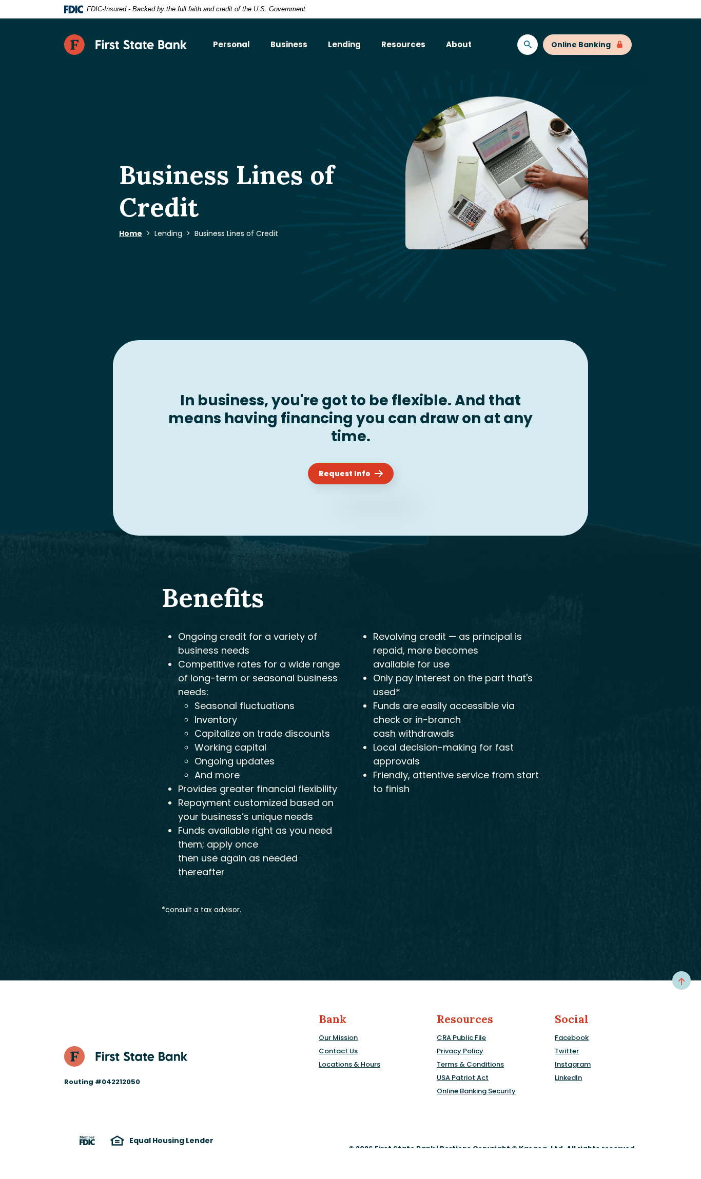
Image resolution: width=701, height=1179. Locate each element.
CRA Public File (461, 1038)
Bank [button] (332, 1019)
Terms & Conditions (470, 1064)
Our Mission (338, 1038)
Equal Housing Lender (171, 1140)
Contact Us (338, 1051)
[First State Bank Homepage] (126, 1055)
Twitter (567, 1051)
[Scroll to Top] (681, 980)
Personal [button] (231, 44)
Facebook (572, 1038)
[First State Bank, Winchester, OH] (125, 44)
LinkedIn (568, 1078)
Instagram (573, 1064)
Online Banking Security (476, 1091)
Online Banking (581, 45)
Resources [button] (403, 44)
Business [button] (288, 44)
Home (130, 233)
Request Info (345, 473)
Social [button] (572, 1019)
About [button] (459, 44)
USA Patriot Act (463, 1078)
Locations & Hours (349, 1064)
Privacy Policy (460, 1051)
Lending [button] (344, 44)
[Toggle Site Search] (527, 44)
